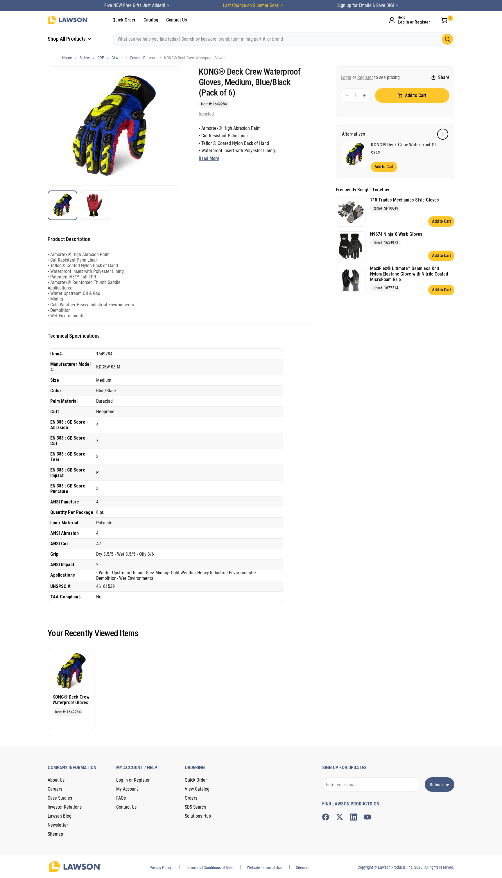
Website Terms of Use (264, 867)
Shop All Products (67, 39)
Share (443, 77)
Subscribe (439, 784)
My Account (127, 789)
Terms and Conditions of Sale (209, 867)
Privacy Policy (161, 867)
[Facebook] (325, 817)
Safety (85, 57)
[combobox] (283, 39)
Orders (191, 798)
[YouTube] (367, 817)
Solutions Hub (198, 816)
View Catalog (197, 789)
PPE (100, 57)
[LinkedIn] (353, 817)
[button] (442, 134)
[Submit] (447, 39)
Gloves (117, 57)
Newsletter (58, 825)
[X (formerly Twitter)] (339, 817)
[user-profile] (391, 20)
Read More (209, 158)
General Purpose (143, 57)
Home (67, 57)
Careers (55, 789)
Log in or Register (133, 780)
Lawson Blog (59, 816)
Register (365, 77)
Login (346, 77)
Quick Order (124, 20)
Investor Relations (65, 807)
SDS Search (195, 807)
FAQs (121, 798)
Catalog (151, 20)
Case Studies (60, 798)
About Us (56, 780)
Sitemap (55, 834)
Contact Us (176, 20)
